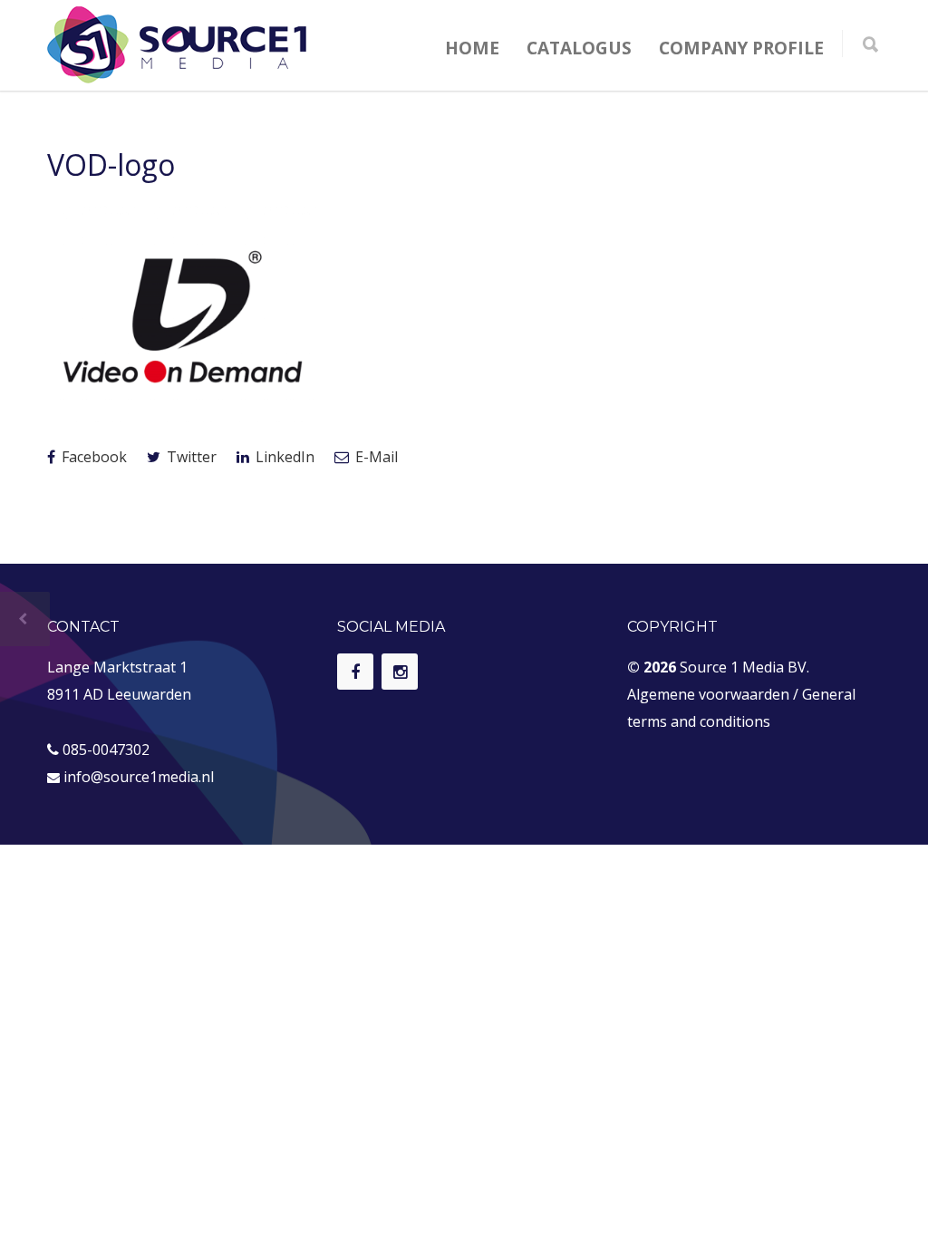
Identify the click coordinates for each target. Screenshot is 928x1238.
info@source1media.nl (138, 777)
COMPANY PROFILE (741, 48)
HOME (472, 48)
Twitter (190, 457)
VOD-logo (111, 164)
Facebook (92, 457)
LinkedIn (283, 457)
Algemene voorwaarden (708, 694)
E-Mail (375, 457)
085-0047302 (106, 749)
